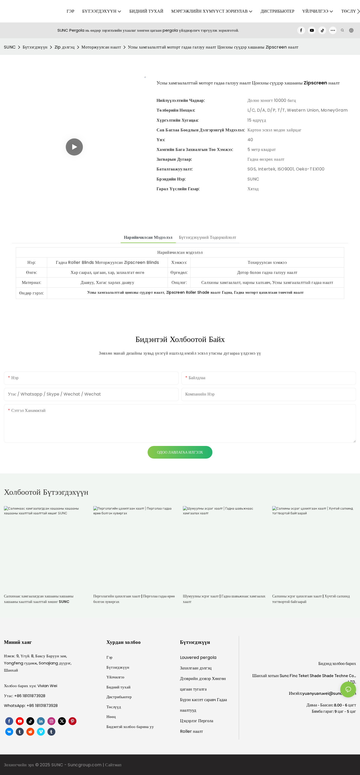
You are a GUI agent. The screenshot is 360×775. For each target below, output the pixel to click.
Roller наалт (191, 731)
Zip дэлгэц (65, 47)
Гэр (109, 657)
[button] (358, 11)
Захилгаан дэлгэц (196, 668)
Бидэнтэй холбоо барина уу (130, 726)
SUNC (10, 47)
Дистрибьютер (119, 697)
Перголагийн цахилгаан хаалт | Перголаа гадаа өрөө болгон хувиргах (134, 598)
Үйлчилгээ (115, 677)
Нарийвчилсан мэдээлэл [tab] (148, 237)
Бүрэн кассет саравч (198, 700)
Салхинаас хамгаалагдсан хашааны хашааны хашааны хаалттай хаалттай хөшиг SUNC (38, 598)
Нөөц (111, 716)
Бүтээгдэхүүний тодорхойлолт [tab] (207, 237)
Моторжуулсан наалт (101, 47)
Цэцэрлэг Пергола (196, 721)
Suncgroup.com (85, 765)
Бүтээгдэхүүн (35, 47)
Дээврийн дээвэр (196, 679)
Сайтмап (113, 765)
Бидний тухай (118, 687)
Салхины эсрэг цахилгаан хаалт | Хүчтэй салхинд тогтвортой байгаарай (311, 598)
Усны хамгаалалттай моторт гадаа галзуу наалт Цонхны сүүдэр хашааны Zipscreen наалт (213, 47)
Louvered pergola (198, 657)
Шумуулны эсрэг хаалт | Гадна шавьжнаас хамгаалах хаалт (224, 598)
